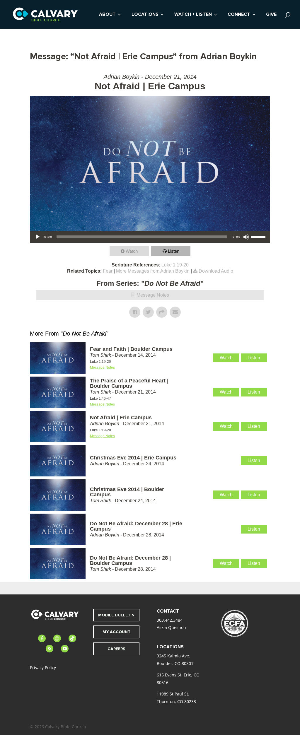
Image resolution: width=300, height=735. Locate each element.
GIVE (271, 14)
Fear (107, 271)
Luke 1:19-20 (175, 264)
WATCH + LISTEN (193, 14)
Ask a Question (171, 627)
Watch (132, 251)
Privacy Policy (43, 667)
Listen (173, 251)
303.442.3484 (170, 620)
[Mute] (246, 237)
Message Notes (153, 295)
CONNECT (239, 14)
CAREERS (116, 648)
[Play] (37, 237)
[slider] (259, 236)
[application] (150, 237)
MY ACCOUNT (116, 631)
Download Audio (216, 271)
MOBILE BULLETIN (116, 615)
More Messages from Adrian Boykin (153, 271)
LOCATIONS (145, 14)
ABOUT (107, 14)
